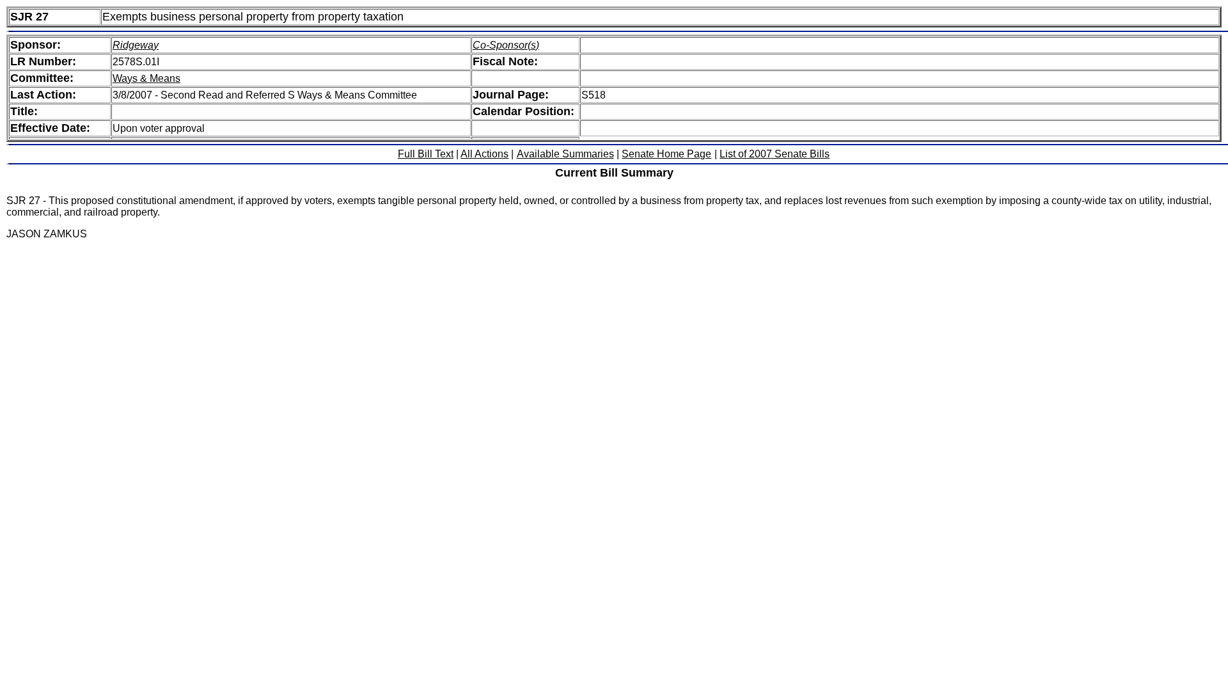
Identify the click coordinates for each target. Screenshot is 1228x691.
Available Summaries (565, 153)
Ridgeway (136, 45)
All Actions (484, 153)
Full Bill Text (425, 153)
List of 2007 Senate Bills (775, 153)
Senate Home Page (666, 153)
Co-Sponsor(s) (506, 45)
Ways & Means (146, 78)
